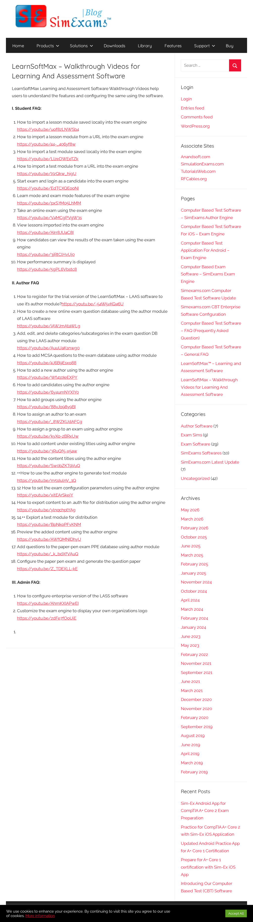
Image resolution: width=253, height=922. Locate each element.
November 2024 (196, 582)
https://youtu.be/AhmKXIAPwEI (48, 603)
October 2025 (194, 537)
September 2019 (196, 726)
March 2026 (192, 519)
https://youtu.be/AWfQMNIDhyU (49, 539)
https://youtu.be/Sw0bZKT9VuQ (48, 465)
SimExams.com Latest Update (210, 462)
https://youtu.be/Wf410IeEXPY (47, 377)
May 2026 (190, 509)
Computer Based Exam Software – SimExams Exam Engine (208, 274)
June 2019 (190, 744)
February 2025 (194, 564)
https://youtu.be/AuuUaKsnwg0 (48, 347)
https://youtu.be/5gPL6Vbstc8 (47, 269)
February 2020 (194, 717)
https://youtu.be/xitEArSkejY (45, 495)
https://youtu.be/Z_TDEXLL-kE (47, 568)
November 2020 (196, 708)
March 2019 (192, 762)
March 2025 (192, 555)
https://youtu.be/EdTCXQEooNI (48, 188)
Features (173, 45)
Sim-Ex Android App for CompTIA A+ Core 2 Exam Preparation (205, 811)
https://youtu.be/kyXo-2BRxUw (48, 436)
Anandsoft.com (195, 156)
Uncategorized (195, 478)
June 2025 (190, 545)
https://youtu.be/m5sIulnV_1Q (46, 480)
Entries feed (192, 108)
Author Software (196, 426)
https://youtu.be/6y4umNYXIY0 (48, 392)
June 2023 (190, 636)
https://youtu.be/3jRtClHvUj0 (46, 254)
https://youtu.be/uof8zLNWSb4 (48, 129)
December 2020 (196, 699)
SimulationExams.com (202, 163)
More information (40, 916)
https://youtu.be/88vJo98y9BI (46, 406)
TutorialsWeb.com (198, 171)
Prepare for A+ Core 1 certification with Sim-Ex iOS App (208, 867)
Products (45, 45)
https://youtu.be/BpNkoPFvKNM (49, 524)
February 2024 (194, 618)
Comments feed (197, 116)
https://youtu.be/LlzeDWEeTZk (47, 158)
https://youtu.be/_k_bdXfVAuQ (47, 553)
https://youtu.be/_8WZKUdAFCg (49, 421)
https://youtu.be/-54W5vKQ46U (93, 303)
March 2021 (192, 690)
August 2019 (193, 735)
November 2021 (196, 663)
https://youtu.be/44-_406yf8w (46, 144)
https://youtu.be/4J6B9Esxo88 (46, 362)
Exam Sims (191, 434)
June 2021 (190, 681)
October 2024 (194, 591)
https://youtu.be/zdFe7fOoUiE (46, 618)
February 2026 (194, 527)
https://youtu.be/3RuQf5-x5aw (47, 451)
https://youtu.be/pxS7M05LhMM (49, 203)
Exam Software (195, 444)
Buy (229, 45)
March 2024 (192, 609)
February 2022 (194, 654)
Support (202, 45)
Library (145, 45)
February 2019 (194, 771)
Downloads (114, 45)
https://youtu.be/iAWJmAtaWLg (48, 325)
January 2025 (193, 573)
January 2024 (193, 627)
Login (186, 98)
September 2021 (196, 672)
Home (18, 45)
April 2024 (190, 600)
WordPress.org (195, 126)
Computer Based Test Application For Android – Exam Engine (205, 250)
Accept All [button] (236, 913)
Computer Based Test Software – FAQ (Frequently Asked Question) (211, 330)
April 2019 (190, 753)
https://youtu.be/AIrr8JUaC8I (45, 232)
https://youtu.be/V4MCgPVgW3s (49, 217)
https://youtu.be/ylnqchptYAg (46, 509)
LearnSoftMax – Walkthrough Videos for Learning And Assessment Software (209, 387)
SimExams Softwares (201, 452)
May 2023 (190, 645)
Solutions (79, 45)
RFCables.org (194, 178)
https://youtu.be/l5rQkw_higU (46, 173)
